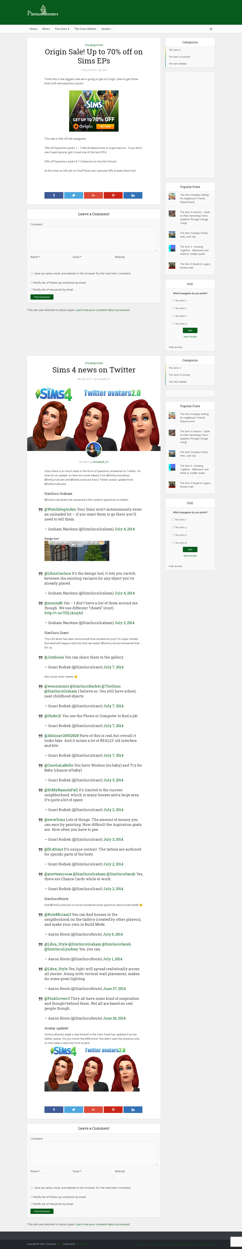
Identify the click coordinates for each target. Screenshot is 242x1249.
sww (104, 70)
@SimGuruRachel (85, 686)
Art (160, 1244)
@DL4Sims (53, 849)
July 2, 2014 (113, 864)
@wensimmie (56, 686)
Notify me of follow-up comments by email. (59, 282)
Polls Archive (175, 347)
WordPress (81, 1243)
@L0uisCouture (57, 573)
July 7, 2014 (113, 667)
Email (77, 257)
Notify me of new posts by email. (53, 289)
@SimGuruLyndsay (61, 949)
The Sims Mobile (85, 28)
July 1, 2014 (112, 958)
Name (35, 257)
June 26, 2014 (114, 1018)
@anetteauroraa (58, 873)
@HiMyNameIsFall (61, 789)
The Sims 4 (62, 28)
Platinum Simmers (185, 1244)
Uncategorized (94, 45)
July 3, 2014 (124, 622)
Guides (105, 28)
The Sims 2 (181, 308)
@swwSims (54, 819)
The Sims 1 (181, 300)
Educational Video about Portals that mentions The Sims (117, 1234)
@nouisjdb (53, 603)
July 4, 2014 (125, 529)
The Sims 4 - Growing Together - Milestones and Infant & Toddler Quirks (194, 250)
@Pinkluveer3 (57, 998)
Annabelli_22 (103, 379)
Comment (36, 224)
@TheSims (111, 686)
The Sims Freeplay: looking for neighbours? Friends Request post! (194, 198)
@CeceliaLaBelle (58, 765)
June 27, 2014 (114, 988)
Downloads (169, 1244)
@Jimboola (54, 657)
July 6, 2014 (113, 934)
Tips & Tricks (142, 1244)
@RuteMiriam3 (57, 914)
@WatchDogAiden (60, 509)
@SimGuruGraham (60, 691)
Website (120, 257)
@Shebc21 (52, 715)
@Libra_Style (56, 944)
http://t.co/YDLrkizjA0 (63, 612)
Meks (59, 1243)
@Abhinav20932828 (61, 735)
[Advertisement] (190, 124)
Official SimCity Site (205, 1244)
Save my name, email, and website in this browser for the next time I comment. (82, 273)
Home (33, 28)
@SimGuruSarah (121, 873)
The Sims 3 (181, 316)
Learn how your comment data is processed (102, 310)
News (46, 28)
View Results (190, 336)
